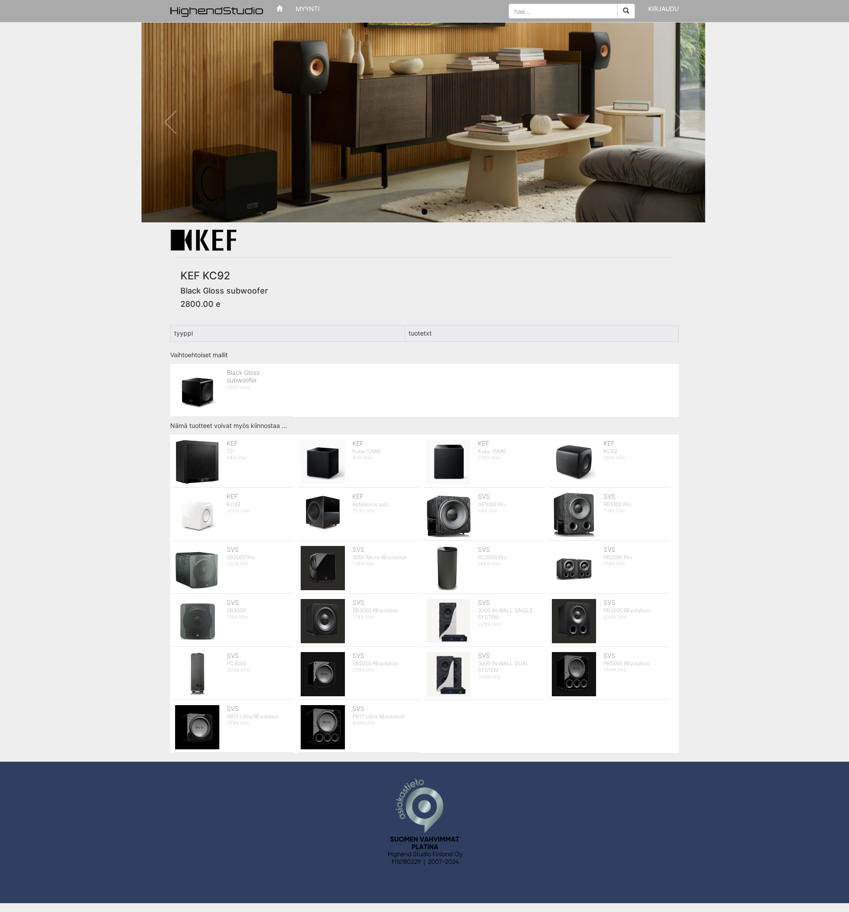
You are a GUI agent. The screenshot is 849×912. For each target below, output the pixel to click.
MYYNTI (308, 8)
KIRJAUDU (663, 8)
